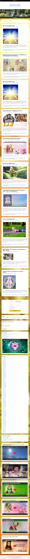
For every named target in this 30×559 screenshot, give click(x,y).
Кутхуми (16, 133)
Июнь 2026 (4, 359)
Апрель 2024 (4, 380)
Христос (20, 294)
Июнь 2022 (4, 398)
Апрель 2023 (4, 390)
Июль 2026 (4, 358)
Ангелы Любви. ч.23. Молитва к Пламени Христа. (13, 272)
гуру (11, 133)
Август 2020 (4, 416)
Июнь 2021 (4, 408)
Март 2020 (4, 420)
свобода (19, 213)
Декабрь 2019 (4, 423)
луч (12, 49)
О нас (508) (4, 440)
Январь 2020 (4, 422)
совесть (16, 294)
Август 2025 (4, 367)
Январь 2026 (4, 363)
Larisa (11, 26)
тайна (21, 213)
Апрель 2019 (4, 429)
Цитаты (6, 49)
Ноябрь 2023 (4, 384)
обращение (14, 105)
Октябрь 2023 (4, 385)
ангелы (10, 294)
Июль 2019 (4, 427)
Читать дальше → (14, 47)
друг (11, 294)
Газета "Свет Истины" (5, 337)
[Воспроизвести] (3, 459)
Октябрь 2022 (4, 395)
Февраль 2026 (4, 362)
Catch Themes (18, 557)
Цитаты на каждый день (9, 25)
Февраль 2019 (4, 431)
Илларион (10, 49)
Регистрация (18, 301)
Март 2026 (4, 361)
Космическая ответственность (9, 76)
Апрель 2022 (4, 400)
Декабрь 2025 (4, 364)
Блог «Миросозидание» (5, 336)
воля (9, 105)
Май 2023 (4, 389)
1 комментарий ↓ (15, 273)
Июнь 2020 (4, 418)
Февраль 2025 (4, 372)
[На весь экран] (26, 459)
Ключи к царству (7, 133)
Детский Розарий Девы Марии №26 (11, 138)
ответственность (21, 76)
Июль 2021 (4, 407)
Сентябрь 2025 (4, 366)
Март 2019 (4, 430)
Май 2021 (4, 409)
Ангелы (6, 294)
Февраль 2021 (4, 411)
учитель (24, 49)
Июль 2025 (4, 368)
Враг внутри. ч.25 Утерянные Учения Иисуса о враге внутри (14, 250)
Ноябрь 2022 (4, 394)
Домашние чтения (7, 213)
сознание (26, 76)
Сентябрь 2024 (4, 376)
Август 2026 (4, 357)
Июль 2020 (4, 417)
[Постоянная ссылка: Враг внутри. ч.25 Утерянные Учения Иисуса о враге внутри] (8, 260)
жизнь (15, 76)
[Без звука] (25, 459)
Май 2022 (4, 399)
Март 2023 (4, 391)
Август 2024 (4, 377)
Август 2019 (4, 426)
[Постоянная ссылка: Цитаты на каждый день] (10, 44)
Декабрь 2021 (4, 403)
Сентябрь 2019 (4, 425)
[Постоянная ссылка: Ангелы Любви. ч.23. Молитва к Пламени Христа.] (9, 289)
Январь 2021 (4, 412)
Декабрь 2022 (4, 393)
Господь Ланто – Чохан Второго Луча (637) (8, 439)
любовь (14, 294)
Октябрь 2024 (4, 375)
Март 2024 (4, 381)
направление (14, 213)
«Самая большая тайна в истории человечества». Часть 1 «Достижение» (14, 190)
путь (23, 76)
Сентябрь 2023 (4, 386)
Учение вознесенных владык (19, 49)
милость (14, 49)
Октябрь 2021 (4, 405)
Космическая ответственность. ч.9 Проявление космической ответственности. (14, 55)
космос (18, 76)
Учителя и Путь (15, 5)
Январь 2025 (4, 373)
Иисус (13, 133)
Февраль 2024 (4, 382)
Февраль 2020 (4, 421)
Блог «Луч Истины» (4, 338)
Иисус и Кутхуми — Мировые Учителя (12, 110)
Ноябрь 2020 (4, 414)
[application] (15, 453)
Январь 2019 (4, 432)
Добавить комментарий (16, 26)
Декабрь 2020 (4, 413)
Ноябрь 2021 (4, 404)
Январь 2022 (4, 402)
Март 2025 (4, 371)
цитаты (3, 106)
